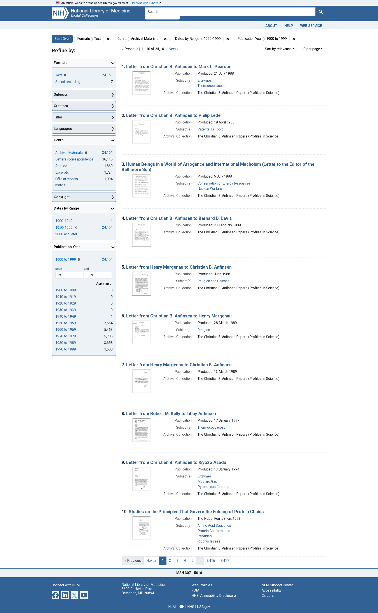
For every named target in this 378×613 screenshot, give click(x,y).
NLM (172, 607)
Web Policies (202, 585)
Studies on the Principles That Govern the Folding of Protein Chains (196, 511)
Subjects (61, 94)
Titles (58, 117)
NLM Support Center (277, 585)
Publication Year (67, 247)
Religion (204, 330)
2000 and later (66, 234)
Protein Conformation (214, 531)
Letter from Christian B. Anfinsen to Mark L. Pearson (178, 66)
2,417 (224, 560)
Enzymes (205, 80)
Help (288, 26)
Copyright (62, 197)
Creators (61, 106)
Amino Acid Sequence (214, 525)
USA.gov (203, 607)
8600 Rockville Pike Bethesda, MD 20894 (138, 591)
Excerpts (62, 172)
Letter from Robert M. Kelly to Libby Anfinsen (171, 413)
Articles (61, 166)
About (271, 26)
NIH (181, 607)
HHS (190, 607)
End (86, 268)
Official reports (66, 179)
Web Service (311, 26)
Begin (59, 268)
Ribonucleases (209, 541)
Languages (63, 129)
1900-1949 (63, 221)
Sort (278, 49)
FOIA (195, 590)
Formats (60, 63)
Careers (268, 596)
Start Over (62, 39)
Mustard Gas (207, 481)
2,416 (210, 560)
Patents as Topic (210, 129)
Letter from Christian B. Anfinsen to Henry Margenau (179, 316)
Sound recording (67, 82)
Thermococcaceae (212, 86)
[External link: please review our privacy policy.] (55, 595)
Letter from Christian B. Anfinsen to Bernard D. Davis (179, 218)
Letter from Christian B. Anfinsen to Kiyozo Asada (176, 462)
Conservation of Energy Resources (224, 183)
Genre (58, 140)
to (65, 290)
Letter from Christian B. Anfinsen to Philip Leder (174, 115)
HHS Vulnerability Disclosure (214, 596)
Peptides (205, 536)
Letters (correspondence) (74, 159)
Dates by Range (66, 208)
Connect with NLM (66, 585)
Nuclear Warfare (210, 189)
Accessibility (272, 590)
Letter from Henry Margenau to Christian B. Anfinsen (179, 267)
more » (60, 185)
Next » (173, 49)
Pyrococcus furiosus (213, 487)
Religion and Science (213, 281)
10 (311, 49)
